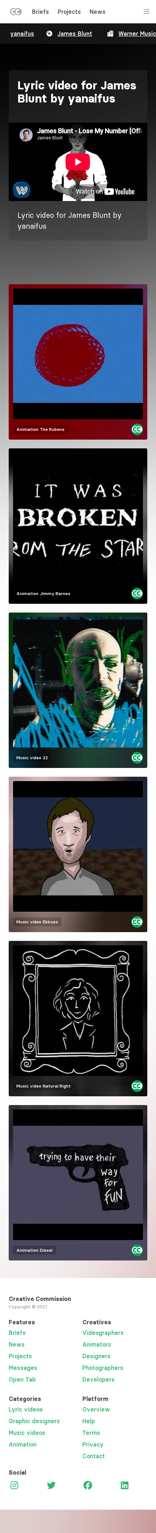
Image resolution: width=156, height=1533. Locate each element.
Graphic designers (34, 1421)
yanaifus (22, 33)
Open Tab (22, 1379)
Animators (96, 1344)
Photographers (102, 1367)
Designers (96, 1356)
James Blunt (74, 33)
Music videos (27, 1432)
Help (88, 1421)
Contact (93, 1456)
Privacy (92, 1444)
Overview (96, 1409)
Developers (98, 1379)
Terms (91, 1432)
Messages (23, 1367)
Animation (23, 1444)
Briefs (40, 11)
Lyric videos (26, 1409)
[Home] (16, 13)
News (98, 11)
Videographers (103, 1332)
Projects (69, 11)
